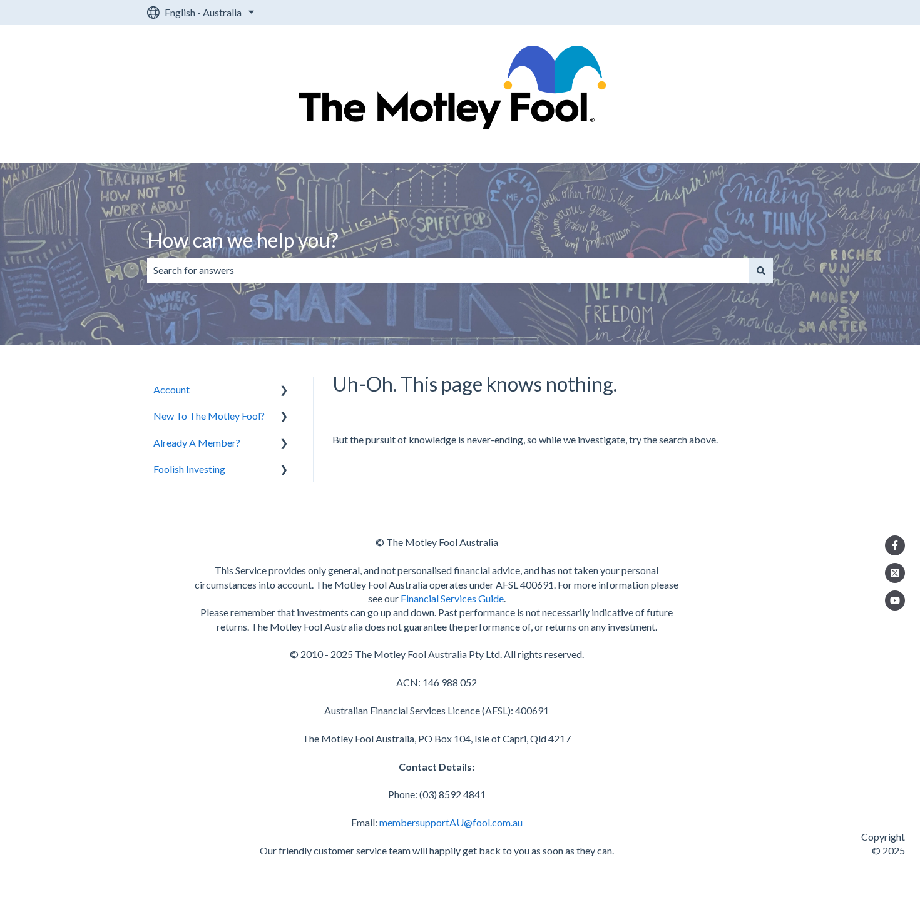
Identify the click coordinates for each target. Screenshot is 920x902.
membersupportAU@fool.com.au (451, 822)
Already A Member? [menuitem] (196, 442)
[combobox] (448, 270)
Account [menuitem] (171, 389)
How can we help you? (243, 240)
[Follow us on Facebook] (895, 545)
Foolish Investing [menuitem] (189, 469)
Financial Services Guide (452, 598)
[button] (284, 390)
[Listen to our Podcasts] (895, 600)
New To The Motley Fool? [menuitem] (209, 416)
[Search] (761, 270)
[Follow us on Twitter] (895, 573)
